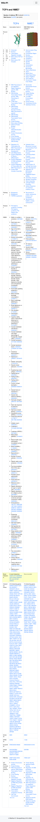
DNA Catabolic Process (30, 162)
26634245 (13, 469)
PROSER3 (32, 615)
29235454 (19, 420)
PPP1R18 (19, 682)
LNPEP (15, 647)
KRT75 (26, 605)
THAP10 (26, 624)
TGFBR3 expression (16, 196)
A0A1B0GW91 (13, 749)
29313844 (19, 401)
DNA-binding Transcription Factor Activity (16, 118)
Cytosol (28, 63)
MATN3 (11, 652)
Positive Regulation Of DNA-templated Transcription (16, 161)
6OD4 (18, 758)
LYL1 (18, 647)
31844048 (19, 415)
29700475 (19, 358)
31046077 (13, 298)
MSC (16, 655)
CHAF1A (16, 609)
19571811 (13, 504)
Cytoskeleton (29, 65)
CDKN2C (17, 607)
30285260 (19, 511)
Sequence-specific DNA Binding (31, 798)
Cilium (27, 71)
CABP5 (11, 602)
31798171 (14, 418)
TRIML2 (11, 717)
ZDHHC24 (12, 727)
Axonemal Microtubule (29, 67)
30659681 (28, 257)
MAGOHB (17, 649)
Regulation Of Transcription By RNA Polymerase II (16, 146)
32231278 (13, 484)
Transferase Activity (31, 103)
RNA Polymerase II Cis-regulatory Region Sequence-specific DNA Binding (16, 88)
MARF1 (18, 650)
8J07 (29, 758)
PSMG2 (20, 685)
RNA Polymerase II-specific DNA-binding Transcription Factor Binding (16, 770)
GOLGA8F (12, 635)
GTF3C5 (11, 637)
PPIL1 (14, 682)
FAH (16, 627)
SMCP (11, 700)
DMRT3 (19, 617)
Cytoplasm (28, 58)
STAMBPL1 (12, 705)
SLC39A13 (12, 698)
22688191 (13, 508)
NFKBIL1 (29, 610)
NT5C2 (29, 612)
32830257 (13, 355)
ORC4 (11, 675)
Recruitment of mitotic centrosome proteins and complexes (31, 195)
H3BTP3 (11, 754)
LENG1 (20, 644)
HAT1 (20, 637)
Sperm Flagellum (30, 76)
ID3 (10, 640)
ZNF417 (11, 730)
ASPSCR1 (16, 592)
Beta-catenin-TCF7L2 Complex (16, 57)
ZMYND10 (18, 727)
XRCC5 (11, 725)
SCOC (17, 693)
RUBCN (33, 617)
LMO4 (11, 647)
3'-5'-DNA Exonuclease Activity (29, 98)
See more (12, 797)
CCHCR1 (32, 590)
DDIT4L (26, 594)
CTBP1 (16, 614)
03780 (11, 740)
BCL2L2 (17, 599)
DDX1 (30, 594)
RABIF (15, 688)
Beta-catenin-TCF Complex (15, 61)
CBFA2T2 (16, 604)
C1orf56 (16, 600)
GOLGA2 (26, 600)
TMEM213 (12, 713)
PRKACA (19, 577)
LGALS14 (12, 645)
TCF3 (14, 710)
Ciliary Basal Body (31, 75)
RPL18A (11, 579)
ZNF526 (26, 632)
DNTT (11, 619)
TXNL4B (11, 722)
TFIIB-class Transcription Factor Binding (16, 103)
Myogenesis (14, 192)
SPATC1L (12, 702)
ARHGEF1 (14, 587)
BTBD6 (26, 587)
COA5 (20, 612)
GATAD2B (26, 599)
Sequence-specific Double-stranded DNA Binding (16, 139)
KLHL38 (11, 644)
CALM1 (16, 602)
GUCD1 (16, 637)
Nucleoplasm (29, 57)
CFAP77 (11, 609)
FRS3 (11, 632)
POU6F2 (26, 615)
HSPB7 (15, 639)
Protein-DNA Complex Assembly (16, 170)
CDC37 (15, 605)
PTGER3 (16, 687)
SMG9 (15, 700)
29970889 (19, 219)
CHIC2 (16, 610)
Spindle (28, 62)
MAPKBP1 (12, 650)
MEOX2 (26, 609)
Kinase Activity (30, 101)
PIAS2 (14, 577)
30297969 (13, 556)
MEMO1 (16, 652)
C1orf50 (11, 600)
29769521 (13, 408)
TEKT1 (29, 622)
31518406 (13, 428)
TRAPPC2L (12, 715)
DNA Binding (14, 115)
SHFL (15, 697)
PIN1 (10, 678)
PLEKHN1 (15, 678)
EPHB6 (11, 625)
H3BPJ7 (16, 753)
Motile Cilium (29, 73)
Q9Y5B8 (26, 749)
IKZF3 (29, 602)
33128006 (13, 571)
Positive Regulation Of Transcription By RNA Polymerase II (16, 166)
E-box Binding (15, 136)
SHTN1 (26, 619)
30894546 (13, 330)
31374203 (13, 325)
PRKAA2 (11, 683)
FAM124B (17, 629)
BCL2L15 (11, 599)
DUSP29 (11, 620)
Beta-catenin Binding (16, 123)
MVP (10, 657)
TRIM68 (18, 715)
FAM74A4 (12, 630)
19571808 (13, 506)
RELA (14, 690)
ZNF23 (30, 629)
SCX (20, 693)
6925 (10, 735)
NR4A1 (17, 670)
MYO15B (15, 657)
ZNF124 (11, 728)
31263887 (13, 445)
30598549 (18, 411)
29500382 (18, 371)
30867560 (13, 393)
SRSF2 (16, 703)
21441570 (14, 363)
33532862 (29, 237)
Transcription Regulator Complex (16, 54)
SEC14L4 (16, 695)
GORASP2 (18, 635)
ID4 (13, 640)
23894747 (19, 508)
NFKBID (16, 665)
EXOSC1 (11, 627)
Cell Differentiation (16, 153)
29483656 (13, 511)
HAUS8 (35, 600)
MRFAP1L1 (17, 654)
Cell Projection (29, 78)
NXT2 (15, 673)
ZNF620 (31, 632)
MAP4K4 (33, 605)
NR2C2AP (12, 670)
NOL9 (11, 668)
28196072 (19, 436)
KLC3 (15, 642)
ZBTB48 (26, 629)
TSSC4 (11, 718)
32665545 (13, 303)
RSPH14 (18, 692)
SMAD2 (11, 581)
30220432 (19, 559)
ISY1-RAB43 (27, 604)
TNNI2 (34, 624)
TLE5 (17, 712)
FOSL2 (34, 597)
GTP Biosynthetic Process (30, 152)
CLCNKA (16, 612)
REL (30, 617)
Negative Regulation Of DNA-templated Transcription (16, 787)
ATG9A (11, 594)
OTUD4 (20, 675)
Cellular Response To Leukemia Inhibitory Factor (30, 187)
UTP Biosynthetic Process (30, 155)
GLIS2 (31, 599)
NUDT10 (11, 672)
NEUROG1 (18, 663)
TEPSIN (34, 622)
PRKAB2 (17, 683)
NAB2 (33, 609)
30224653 (19, 367)
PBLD (19, 677)
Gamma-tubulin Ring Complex (31, 51)
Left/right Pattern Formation (30, 183)
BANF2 (11, 597)
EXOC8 (16, 625)
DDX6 (19, 615)
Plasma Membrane (31, 70)
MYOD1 (11, 658)
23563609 (19, 463)
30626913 (13, 308)
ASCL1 (20, 590)
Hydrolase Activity (31, 105)
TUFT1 (26, 627)
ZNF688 (11, 732)
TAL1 (18, 707)
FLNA (20, 630)
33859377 (13, 358)
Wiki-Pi (4, 2)
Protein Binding (15, 121)
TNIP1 (30, 624)
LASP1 (16, 644)
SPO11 (11, 703)
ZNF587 (16, 730)
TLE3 (14, 712)
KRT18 (33, 604)
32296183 (26, 15)
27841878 (28, 240)
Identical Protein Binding (15, 125)
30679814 (28, 245)
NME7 (30, 23)
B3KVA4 (20, 751)
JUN (17, 640)
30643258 (13, 227)
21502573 (28, 222)
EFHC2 (30, 595)
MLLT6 (20, 652)
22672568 (33, 255)
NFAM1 (11, 665)
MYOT (30, 609)
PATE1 (15, 677)
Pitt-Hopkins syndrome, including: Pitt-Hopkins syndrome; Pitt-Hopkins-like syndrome (16, 210)
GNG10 (11, 634)
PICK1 (33, 614)
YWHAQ (30, 627)
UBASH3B (17, 722)
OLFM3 (19, 673)
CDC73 (19, 605)
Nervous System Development (15, 150)
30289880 (13, 539)
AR (10, 587)
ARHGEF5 (12, 589)
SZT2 (15, 707)
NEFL (25, 610)
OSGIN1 (15, 675)
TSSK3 (16, 718)
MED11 (26, 607)
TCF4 (16, 23)
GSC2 (30, 600)
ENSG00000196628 (14, 745)
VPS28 (19, 723)
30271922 (13, 529)
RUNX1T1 (12, 693)
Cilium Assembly (30, 181)
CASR (11, 576)
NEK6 (16, 660)
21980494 (28, 255)
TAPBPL (15, 708)
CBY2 (34, 587)
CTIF (14, 576)
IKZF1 (25, 602)
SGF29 (11, 697)
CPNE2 (11, 614)
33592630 (33, 257)
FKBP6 (34, 595)
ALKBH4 (15, 585)
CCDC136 (26, 589)
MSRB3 (20, 655)
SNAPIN (30, 619)
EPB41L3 (16, 624)
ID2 (20, 639)
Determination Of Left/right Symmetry (31, 165)
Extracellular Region (31, 53)
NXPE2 (11, 673)
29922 (25, 735)
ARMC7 (11, 590)
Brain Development (31, 168)
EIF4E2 (11, 622)
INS (15, 640)
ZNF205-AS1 (17, 728)
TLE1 (10, 712)
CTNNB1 (11, 615)
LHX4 (16, 645)
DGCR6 (15, 617)
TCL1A (18, 710)
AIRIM (11, 585)
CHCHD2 (11, 610)
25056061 (19, 509)
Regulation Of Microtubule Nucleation (29, 171)
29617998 (13, 420)
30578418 (13, 481)
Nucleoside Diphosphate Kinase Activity (31, 86)
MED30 (30, 607)
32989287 (28, 234)
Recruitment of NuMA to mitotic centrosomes (30, 200)
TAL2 (10, 708)
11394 (25, 740)
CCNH (11, 605)
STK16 (18, 705)
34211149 (13, 230)
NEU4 (11, 662)
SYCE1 (30, 620)
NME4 (25, 612)
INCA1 (33, 602)
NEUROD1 (16, 662)
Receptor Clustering (31, 179)
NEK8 (20, 660)
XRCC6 (16, 725)
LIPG (10, 577)
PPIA (10, 682)
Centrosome (29, 60)
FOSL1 (30, 597)
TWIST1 (15, 720)
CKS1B (11, 612)
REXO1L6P (12, 692)
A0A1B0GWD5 (13, 751)
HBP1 (11, 639)
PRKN (11, 685)
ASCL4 (11, 592)
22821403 (13, 521)
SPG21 (17, 702)
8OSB (14, 759)
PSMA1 (15, 685)
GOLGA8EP (17, 634)
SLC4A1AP (19, 698)
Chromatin (14, 50)
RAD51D (20, 688)
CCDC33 (32, 589)
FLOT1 (26, 597)
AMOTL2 (26, 585)
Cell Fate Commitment (14, 795)
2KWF (11, 758)
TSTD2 (20, 718)
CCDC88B (26, 590)
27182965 (13, 312)
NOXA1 (15, 668)
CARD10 (30, 587)
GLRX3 (18, 632)
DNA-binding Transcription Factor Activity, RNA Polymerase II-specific (16, 96)
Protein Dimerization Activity (16, 133)
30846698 (18, 533)
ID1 (18, 639)
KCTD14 (11, 642)
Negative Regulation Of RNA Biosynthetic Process (16, 782)
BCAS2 (16, 597)
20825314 (19, 386)
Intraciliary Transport (31, 178)
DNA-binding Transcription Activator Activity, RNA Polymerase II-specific (16, 110)
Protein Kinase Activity (30, 90)
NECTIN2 (12, 660)
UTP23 (15, 723)
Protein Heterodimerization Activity (16, 129)
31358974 (14, 239)
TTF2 (10, 720)
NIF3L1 (35, 610)
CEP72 (32, 592)
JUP (20, 640)
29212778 (33, 219)
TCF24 (11, 710)
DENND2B (19, 576)
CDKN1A (11, 607)
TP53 (16, 713)
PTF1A (11, 687)
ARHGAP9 (32, 585)
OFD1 (33, 612)
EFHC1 (16, 620)
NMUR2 (19, 667)
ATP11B (20, 594)
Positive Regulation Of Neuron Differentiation (16, 156)
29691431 (13, 401)
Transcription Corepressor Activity (16, 791)
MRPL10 (11, 655)
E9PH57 (11, 753)
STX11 (11, 707)
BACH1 (18, 595)
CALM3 (11, 604)
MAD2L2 (11, 649)
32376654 (13, 224)
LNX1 (29, 605)
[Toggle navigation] (36, 3)
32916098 (29, 230)
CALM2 (20, 602)
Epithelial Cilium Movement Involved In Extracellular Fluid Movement (31, 147)
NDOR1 (20, 658)
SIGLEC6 (19, 697)
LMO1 (20, 645)
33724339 (13, 544)
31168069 (13, 448)
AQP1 (20, 585)
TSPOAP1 (17, 717)
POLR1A (11, 680)
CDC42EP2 (27, 592)
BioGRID (13, 17)
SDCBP (11, 695)
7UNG (25, 758)
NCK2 (15, 658)
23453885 (13, 287)
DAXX (16, 615)
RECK (11, 690)
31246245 (13, 348)
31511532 (19, 566)
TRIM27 (26, 625)
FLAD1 (17, 630)
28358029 (13, 386)
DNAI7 (26, 595)
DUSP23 (15, 619)
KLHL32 (20, 642)
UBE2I (11, 723)
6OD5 (11, 759)
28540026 (13, 272)
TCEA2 (19, 708)
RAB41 (11, 688)
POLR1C (17, 680)
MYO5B (20, 657)
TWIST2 (20, 720)
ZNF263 (26, 630)
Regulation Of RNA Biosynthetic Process (31, 774)
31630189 (13, 566)
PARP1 (11, 677)
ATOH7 (15, 594)
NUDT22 (16, 672)
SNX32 (26, 620)
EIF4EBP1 (17, 622)
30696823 (13, 315)
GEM (14, 632)
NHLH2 (11, 667)
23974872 (13, 509)
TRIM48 (31, 625)
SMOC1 (19, 700)
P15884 (16, 754)
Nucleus (13, 52)
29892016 (13, 473)
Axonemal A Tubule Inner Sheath (31, 80)
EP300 (11, 624)
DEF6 (11, 617)
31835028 (13, 265)
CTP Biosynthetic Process (30, 158)
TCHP (25, 622)
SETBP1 (16, 579)
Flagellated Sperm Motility (30, 175)
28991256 (19, 504)
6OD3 (14, 758)
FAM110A (12, 629)
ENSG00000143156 (29, 745)
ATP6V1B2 (12, 595)
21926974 (19, 506)
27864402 (13, 524)
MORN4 (11, 654)
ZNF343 (31, 630)
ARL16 (17, 589)
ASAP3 (16, 590)
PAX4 (25, 614)
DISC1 (33, 594)
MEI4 (34, 607)
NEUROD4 (12, 663)
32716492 (13, 342)
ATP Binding (29, 95)
